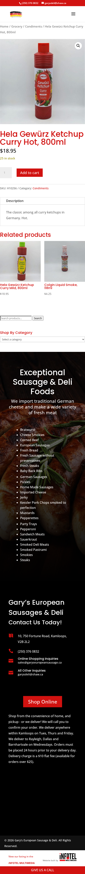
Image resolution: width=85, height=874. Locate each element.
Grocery (16, 26)
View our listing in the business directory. (21, 863)
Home (4, 26)
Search (38, 318)
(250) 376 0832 (30, 3)
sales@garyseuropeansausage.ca (40, 662)
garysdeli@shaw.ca (30, 674)
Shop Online (42, 701)
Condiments (33, 26)
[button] (78, 45)
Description (15, 201)
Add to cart (29, 172)
